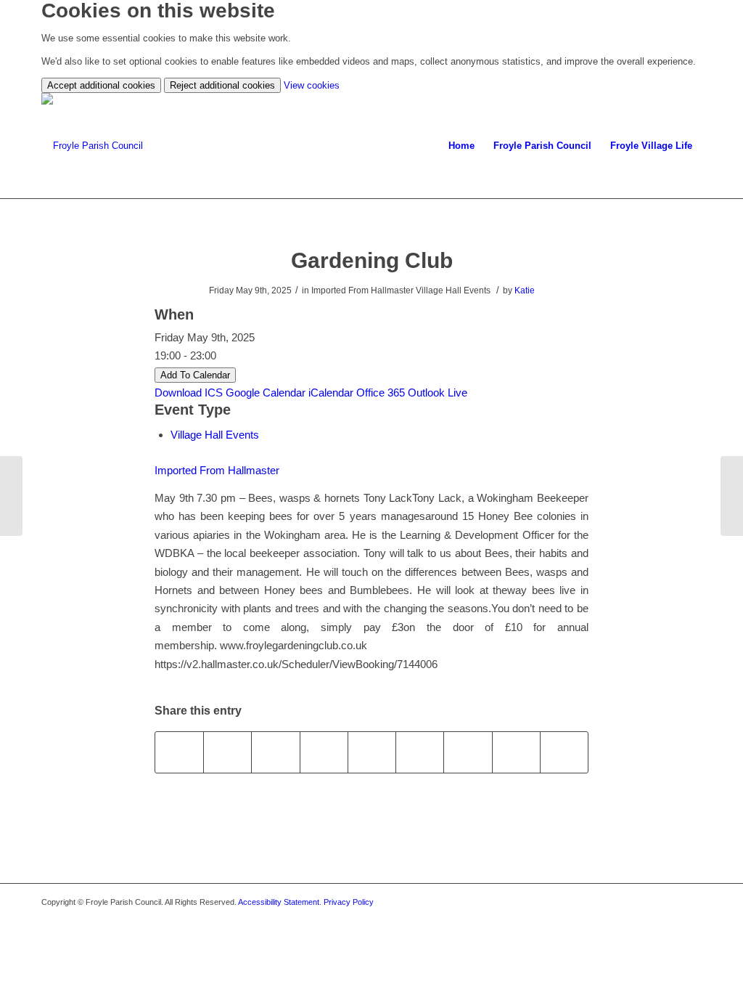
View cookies (312, 85)
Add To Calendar (195, 375)
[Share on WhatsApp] (275, 752)
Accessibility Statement (278, 902)
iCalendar (330, 392)
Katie (524, 290)
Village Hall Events (215, 434)
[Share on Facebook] (179, 752)
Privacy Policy (349, 902)
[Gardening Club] (11, 496)
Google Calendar (265, 392)
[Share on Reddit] (516, 752)
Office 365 (380, 392)
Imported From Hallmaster (217, 470)
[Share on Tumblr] (419, 752)
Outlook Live (437, 392)
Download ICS (189, 392)
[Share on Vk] (467, 752)
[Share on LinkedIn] (371, 752)
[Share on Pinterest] (324, 752)
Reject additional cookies (222, 85)
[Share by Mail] (564, 752)
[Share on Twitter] (227, 752)
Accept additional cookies (101, 85)
